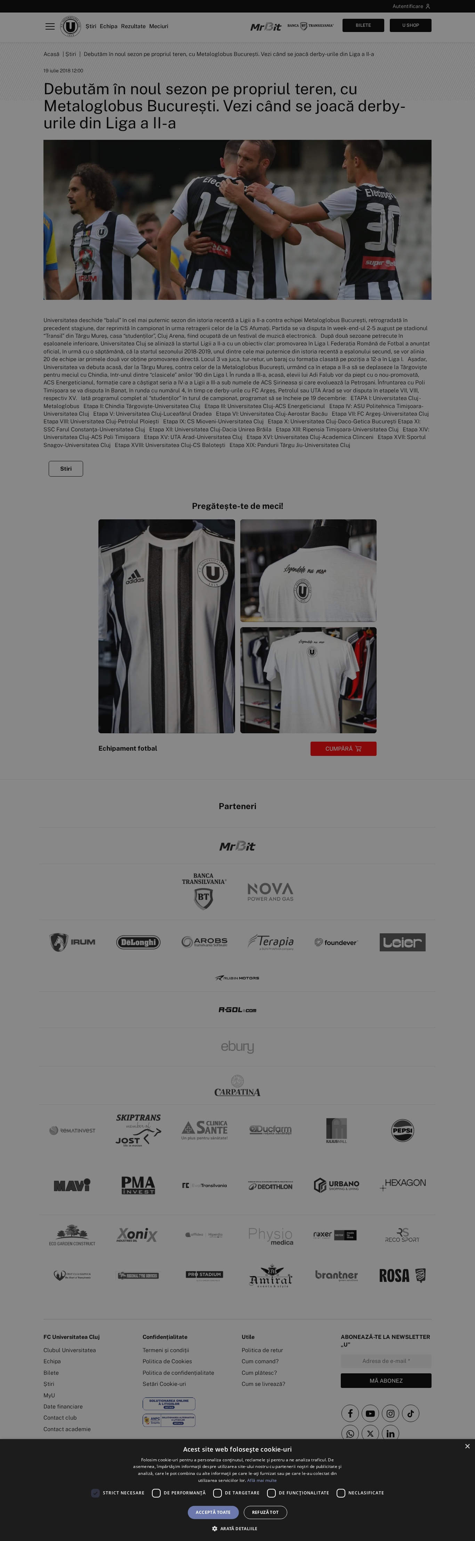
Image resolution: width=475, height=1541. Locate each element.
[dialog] (237, 1490)
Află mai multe (262, 1480)
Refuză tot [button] (265, 1512)
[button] (237, 1528)
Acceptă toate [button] (213, 1512)
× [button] (467, 1446)
